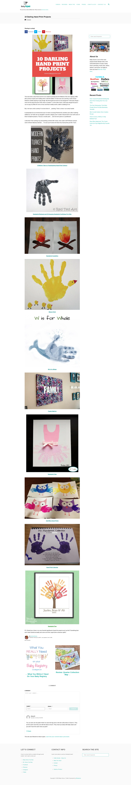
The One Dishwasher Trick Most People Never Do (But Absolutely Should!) (98, 107)
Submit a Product (58, 769)
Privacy (55, 765)
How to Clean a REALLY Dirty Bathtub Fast (98, 117)
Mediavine (78, 778)
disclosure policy (44, 9)
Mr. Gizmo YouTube (28, 762)
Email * (50, 706)
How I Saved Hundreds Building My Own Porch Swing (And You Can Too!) (99, 100)
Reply (29, 731)
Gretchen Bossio (33, 636)
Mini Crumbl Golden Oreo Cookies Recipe (99, 113)
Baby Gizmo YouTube (28, 759)
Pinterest (25, 767)
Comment (28, 690)
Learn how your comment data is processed (57, 736)
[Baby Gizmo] (33, 4)
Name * (29, 706)
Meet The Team (57, 760)
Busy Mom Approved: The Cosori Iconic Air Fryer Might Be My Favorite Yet (99, 123)
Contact (56, 763)
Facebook (25, 764)
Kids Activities (27, 640)
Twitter (24, 772)
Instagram (25, 769)
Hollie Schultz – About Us (60, 758)
